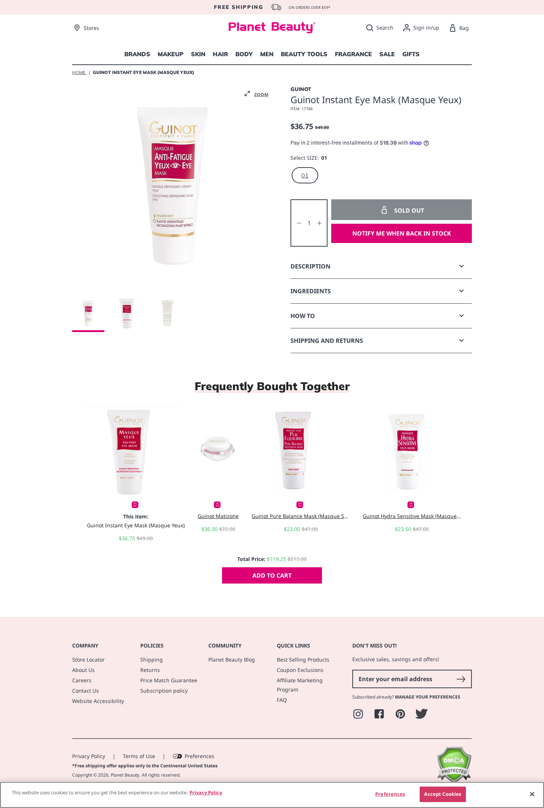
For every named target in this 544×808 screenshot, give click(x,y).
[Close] (532, 794)
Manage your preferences (427, 697)
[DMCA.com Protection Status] (454, 781)
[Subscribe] (460, 678)
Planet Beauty (125, 775)
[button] (256, 94)
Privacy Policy (88, 756)
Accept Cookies (442, 794)
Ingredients (311, 291)
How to (303, 316)
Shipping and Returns (327, 341)
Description (310, 266)
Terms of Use (139, 756)
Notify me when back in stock (401, 233)
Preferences (199, 756)
